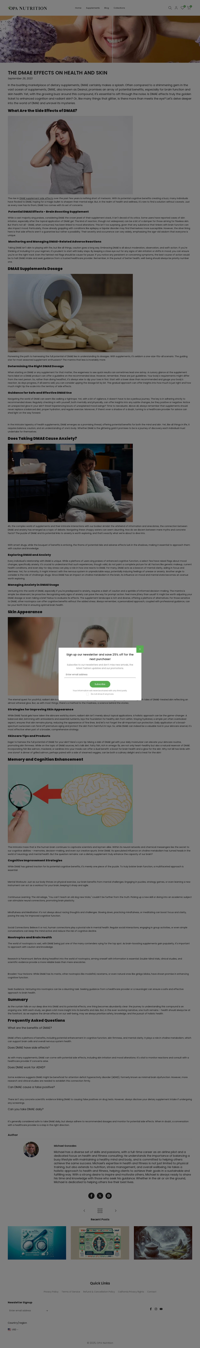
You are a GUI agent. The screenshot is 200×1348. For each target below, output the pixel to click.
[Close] (140, 649)
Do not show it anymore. (102, 694)
